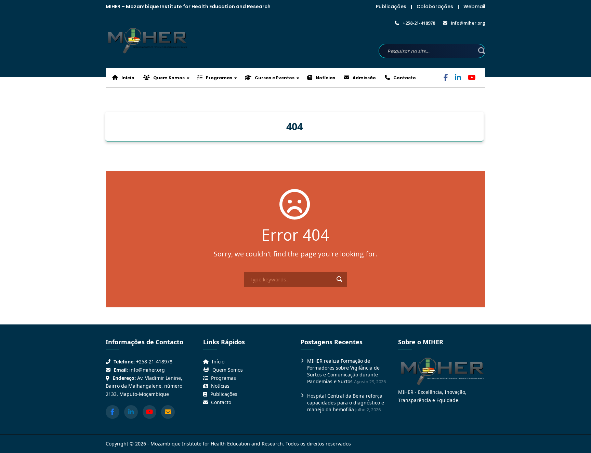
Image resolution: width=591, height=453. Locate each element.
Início (127, 78)
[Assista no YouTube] (149, 412)
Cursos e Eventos (274, 78)
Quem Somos (168, 78)
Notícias (325, 78)
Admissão (364, 78)
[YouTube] (471, 78)
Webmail (474, 6)
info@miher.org (147, 370)
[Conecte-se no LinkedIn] (131, 412)
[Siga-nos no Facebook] (112, 412)
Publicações (391, 6)
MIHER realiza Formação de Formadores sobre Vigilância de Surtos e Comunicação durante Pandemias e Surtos (343, 371)
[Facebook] (446, 78)
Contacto (404, 78)
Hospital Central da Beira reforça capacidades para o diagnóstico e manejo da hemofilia (345, 402)
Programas (218, 78)
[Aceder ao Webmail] (168, 412)
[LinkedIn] (458, 78)
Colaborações (435, 6)
